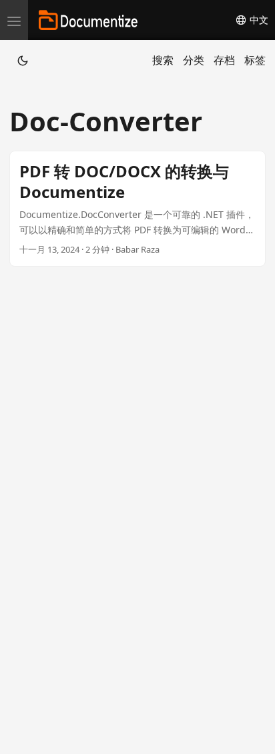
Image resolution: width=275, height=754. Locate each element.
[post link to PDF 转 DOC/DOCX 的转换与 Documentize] (137, 208)
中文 (257, 20)
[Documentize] (88, 20)
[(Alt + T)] (23, 60)
